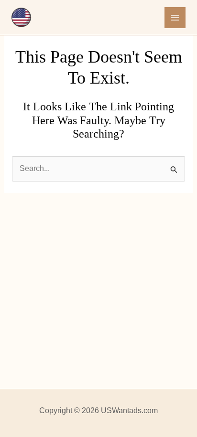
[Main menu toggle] (175, 17)
